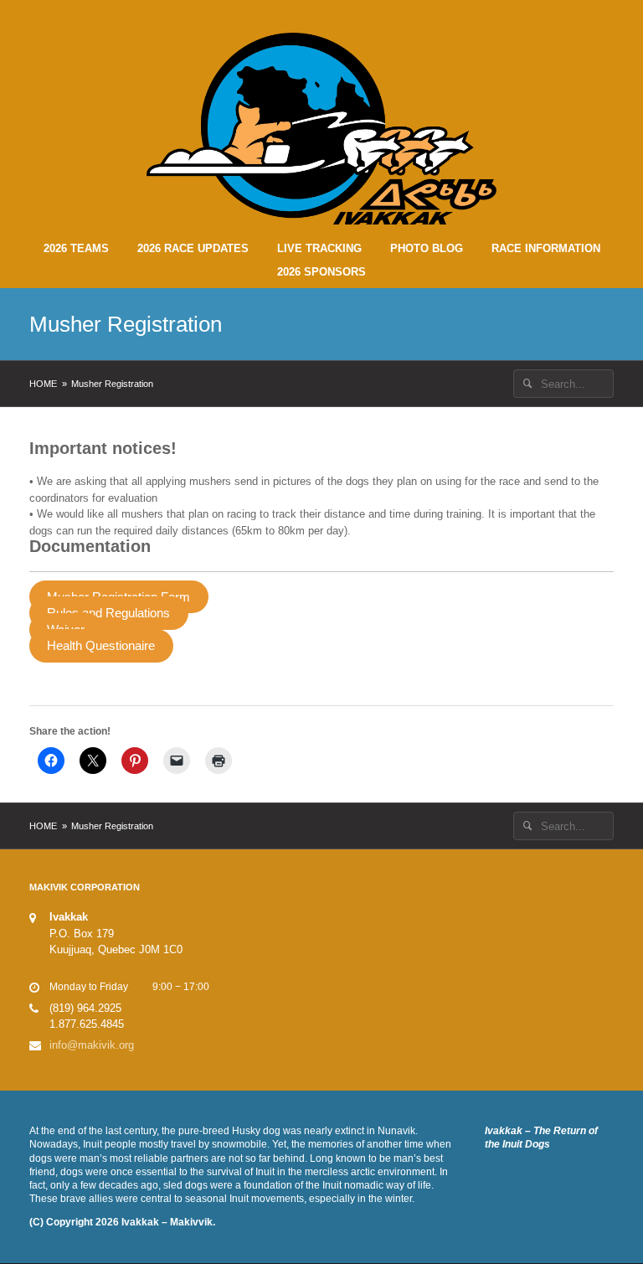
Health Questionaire (101, 646)
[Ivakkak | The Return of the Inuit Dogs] (322, 127)
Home (43, 384)
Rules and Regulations (108, 613)
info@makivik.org (91, 1045)
